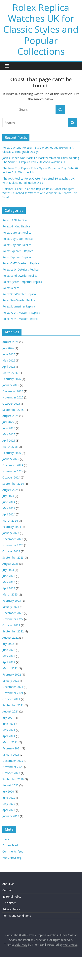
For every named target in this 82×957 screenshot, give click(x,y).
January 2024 (10, 533)
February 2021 (11, 748)
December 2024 (12, 465)
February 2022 (11, 674)
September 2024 (13, 483)
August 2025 (10, 416)
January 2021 (10, 754)
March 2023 (10, 594)
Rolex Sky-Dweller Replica (18, 300)
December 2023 (12, 539)
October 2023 (11, 551)
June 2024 (8, 502)
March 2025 (10, 447)
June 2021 (8, 724)
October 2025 (11, 403)
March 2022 (10, 668)
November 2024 (12, 471)
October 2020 (11, 773)
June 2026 (8, 354)
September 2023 (13, 557)
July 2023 (8, 570)
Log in (6, 839)
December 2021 (12, 687)
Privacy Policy (11, 909)
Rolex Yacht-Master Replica (20, 319)
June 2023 (8, 576)
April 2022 (8, 662)
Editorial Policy (11, 896)
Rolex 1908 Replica (14, 220)
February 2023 (11, 600)
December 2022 (12, 613)
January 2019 (10, 816)
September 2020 (13, 779)
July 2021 (8, 717)
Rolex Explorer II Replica (17, 251)
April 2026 (8, 366)
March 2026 (10, 373)
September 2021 (13, 705)
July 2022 (8, 644)
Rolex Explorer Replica (16, 257)
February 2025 (11, 453)
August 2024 (10, 490)
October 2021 (11, 699)
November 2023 (12, 545)
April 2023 (8, 588)
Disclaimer (9, 903)
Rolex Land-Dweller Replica (19, 275)
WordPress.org (11, 857)
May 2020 (8, 804)
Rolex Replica (11, 288)
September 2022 (13, 631)
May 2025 (8, 434)
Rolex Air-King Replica (16, 226)
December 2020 (12, 761)
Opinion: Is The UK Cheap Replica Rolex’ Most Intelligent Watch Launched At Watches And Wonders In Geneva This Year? (39, 193)
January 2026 (10, 385)
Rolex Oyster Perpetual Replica (22, 282)
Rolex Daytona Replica (16, 245)
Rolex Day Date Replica (17, 239)
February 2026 (11, 379)
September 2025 (13, 410)
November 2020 (12, 767)
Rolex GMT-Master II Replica (20, 263)
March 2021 (10, 742)
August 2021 (10, 711)
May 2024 (8, 508)
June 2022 (8, 650)
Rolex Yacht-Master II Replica (21, 312)
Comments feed (12, 851)
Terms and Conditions (16, 915)
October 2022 (11, 625)
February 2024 (11, 527)
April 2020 (8, 810)
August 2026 (10, 342)
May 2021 (8, 730)
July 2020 (8, 791)
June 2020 (8, 797)
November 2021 (12, 693)
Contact (7, 890)
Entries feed (10, 845)
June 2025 (8, 428)
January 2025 (10, 459)
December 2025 (12, 391)
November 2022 (12, 619)
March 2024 (10, 520)
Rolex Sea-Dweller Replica (19, 294)
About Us (8, 884)
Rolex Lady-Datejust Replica (20, 269)
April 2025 (8, 440)
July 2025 (8, 422)
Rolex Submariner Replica (18, 306)
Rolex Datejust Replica (16, 232)
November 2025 (12, 397)
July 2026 (8, 348)
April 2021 (8, 736)
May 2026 (8, 360)
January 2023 (10, 607)
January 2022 (10, 680)
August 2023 (10, 564)
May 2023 (8, 582)
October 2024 (11, 477)
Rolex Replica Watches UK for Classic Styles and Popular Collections (41, 29)
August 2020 (10, 785)
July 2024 (8, 496)
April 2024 (8, 514)
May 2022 (8, 656)
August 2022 (10, 637)
